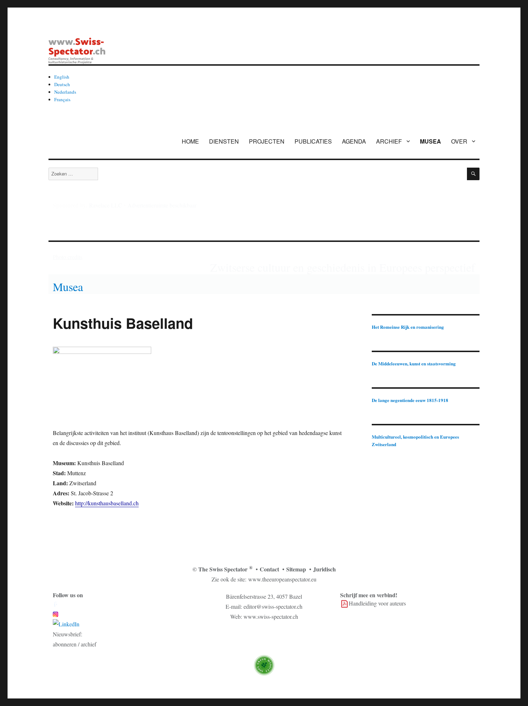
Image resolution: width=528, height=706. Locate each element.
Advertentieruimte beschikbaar (162, 205)
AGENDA (354, 141)
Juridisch (324, 569)
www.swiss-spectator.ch (271, 616)
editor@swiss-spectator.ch (273, 606)
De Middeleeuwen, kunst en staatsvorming (414, 363)
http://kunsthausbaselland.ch (107, 503)
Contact (269, 569)
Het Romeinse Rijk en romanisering (408, 326)
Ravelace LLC (105, 205)
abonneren (65, 644)
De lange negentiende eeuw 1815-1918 (410, 400)
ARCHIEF (389, 141)
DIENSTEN (224, 141)
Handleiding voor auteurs (377, 603)
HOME (190, 141)
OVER (459, 141)
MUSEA (430, 141)
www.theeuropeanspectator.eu (282, 579)
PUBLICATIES (313, 141)
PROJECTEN (266, 141)
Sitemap (296, 569)
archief (88, 644)
